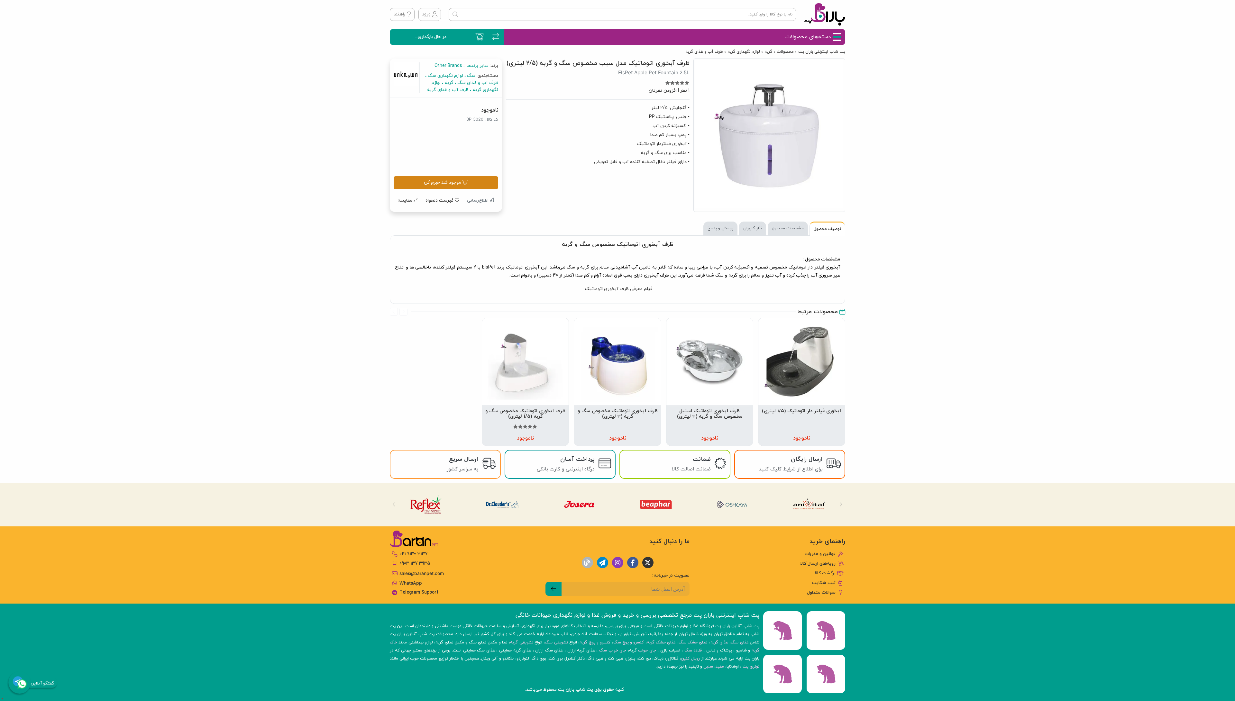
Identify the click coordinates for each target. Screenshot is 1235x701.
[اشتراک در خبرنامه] (553, 589)
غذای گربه (719, 642)
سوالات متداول (821, 592)
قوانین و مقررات (820, 554)
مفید (720, 666)
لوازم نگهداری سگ (444, 76)
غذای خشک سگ (693, 642)
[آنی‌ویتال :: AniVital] (809, 505)
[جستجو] (455, 14)
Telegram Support (418, 592)
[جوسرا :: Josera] (579, 505)
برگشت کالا (825, 573)
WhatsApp (410, 583)
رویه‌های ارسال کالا (818, 563)
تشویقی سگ (556, 642)
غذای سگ (739, 642)
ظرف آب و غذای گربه (704, 52)
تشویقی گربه (521, 642)
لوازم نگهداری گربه (743, 52)
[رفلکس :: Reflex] (426, 505)
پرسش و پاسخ (720, 228)
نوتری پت (751, 666)
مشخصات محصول (788, 228)
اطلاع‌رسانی (478, 200)
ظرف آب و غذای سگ (477, 83)
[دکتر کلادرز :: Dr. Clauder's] (503, 505)
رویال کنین (690, 658)
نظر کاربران (752, 228)
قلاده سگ (693, 650)
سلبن (708, 666)
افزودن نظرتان (663, 90)
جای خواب (647, 650)
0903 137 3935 (414, 563)
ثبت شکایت (824, 583)
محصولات (785, 52)
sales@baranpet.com (421, 573)
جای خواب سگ (612, 650)
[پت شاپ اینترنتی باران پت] (824, 14)
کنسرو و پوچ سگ (628, 642)
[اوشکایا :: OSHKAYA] (733, 505)
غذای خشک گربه (661, 642)
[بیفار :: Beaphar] (656, 505)
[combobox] (622, 14)
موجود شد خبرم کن (442, 182)
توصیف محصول (827, 229)
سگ (470, 76)
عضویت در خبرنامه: (671, 575)
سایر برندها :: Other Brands (462, 66)
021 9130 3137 (413, 554)
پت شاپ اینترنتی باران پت (821, 52)
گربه (768, 52)
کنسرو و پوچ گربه (595, 642)
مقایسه (406, 200)
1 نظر (685, 90)
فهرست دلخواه (440, 200)
